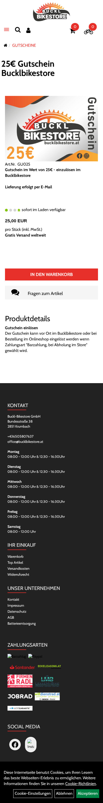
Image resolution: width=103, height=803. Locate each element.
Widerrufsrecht (18, 574)
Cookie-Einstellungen (33, 793)
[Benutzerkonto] (28, 30)
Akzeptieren (88, 793)
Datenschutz (17, 611)
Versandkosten (19, 568)
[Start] (6, 45)
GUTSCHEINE (24, 45)
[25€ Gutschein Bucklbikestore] (51, 128)
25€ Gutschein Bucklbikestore (28, 68)
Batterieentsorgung (22, 623)
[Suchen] (18, 29)
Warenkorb (16, 556)
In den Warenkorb (51, 274)
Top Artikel (15, 562)
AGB (11, 617)
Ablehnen (64, 793)
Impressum (16, 605)
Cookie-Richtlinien (80, 783)
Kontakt (13, 599)
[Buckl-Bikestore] (51, 11)
